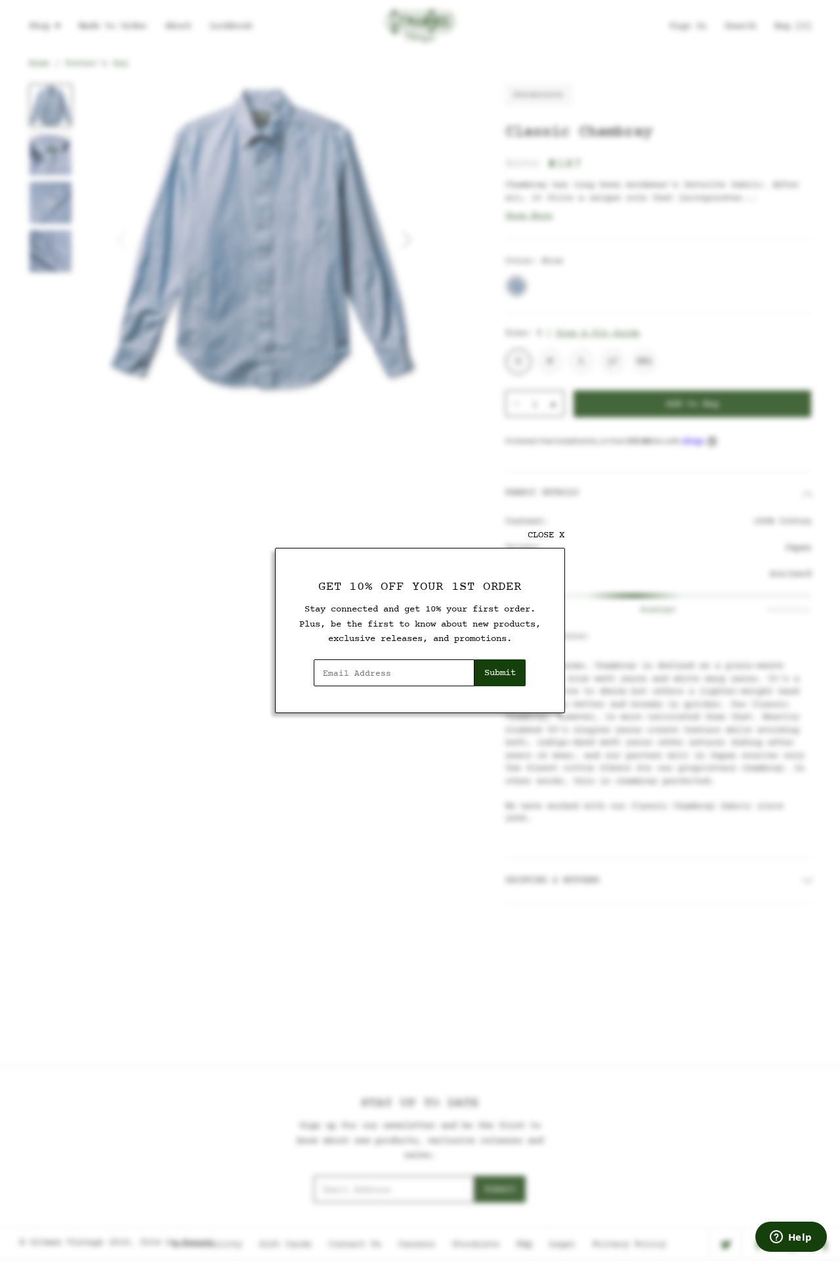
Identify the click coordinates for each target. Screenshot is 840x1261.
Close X (546, 535)
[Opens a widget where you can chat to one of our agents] (791, 1238)
